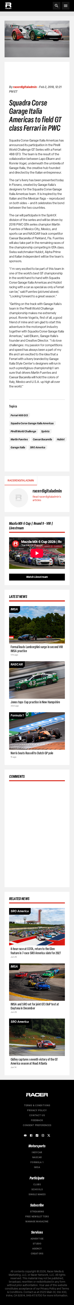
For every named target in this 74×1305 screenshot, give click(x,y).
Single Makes (37, 1194)
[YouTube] (25, 1135)
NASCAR (37, 1157)
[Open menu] (65, 6)
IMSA (37, 1167)
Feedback (37, 1120)
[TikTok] (37, 1135)
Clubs (37, 1184)
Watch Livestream (37, 577)
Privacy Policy (37, 1110)
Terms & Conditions (37, 1105)
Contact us (37, 1115)
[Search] (56, 6)
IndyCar (37, 1152)
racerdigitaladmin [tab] (21, 480)
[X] (48, 1135)
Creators (37, 1253)
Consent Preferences (37, 1125)
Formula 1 (36, 1162)
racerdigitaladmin (25, 87)
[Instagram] (42, 1135)
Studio (37, 1243)
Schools (37, 1189)
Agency (37, 1248)
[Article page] (37, 625)
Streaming (37, 1211)
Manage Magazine (36, 1221)
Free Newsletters (37, 1216)
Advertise (37, 1238)
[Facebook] (31, 1135)
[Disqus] (37, 833)
